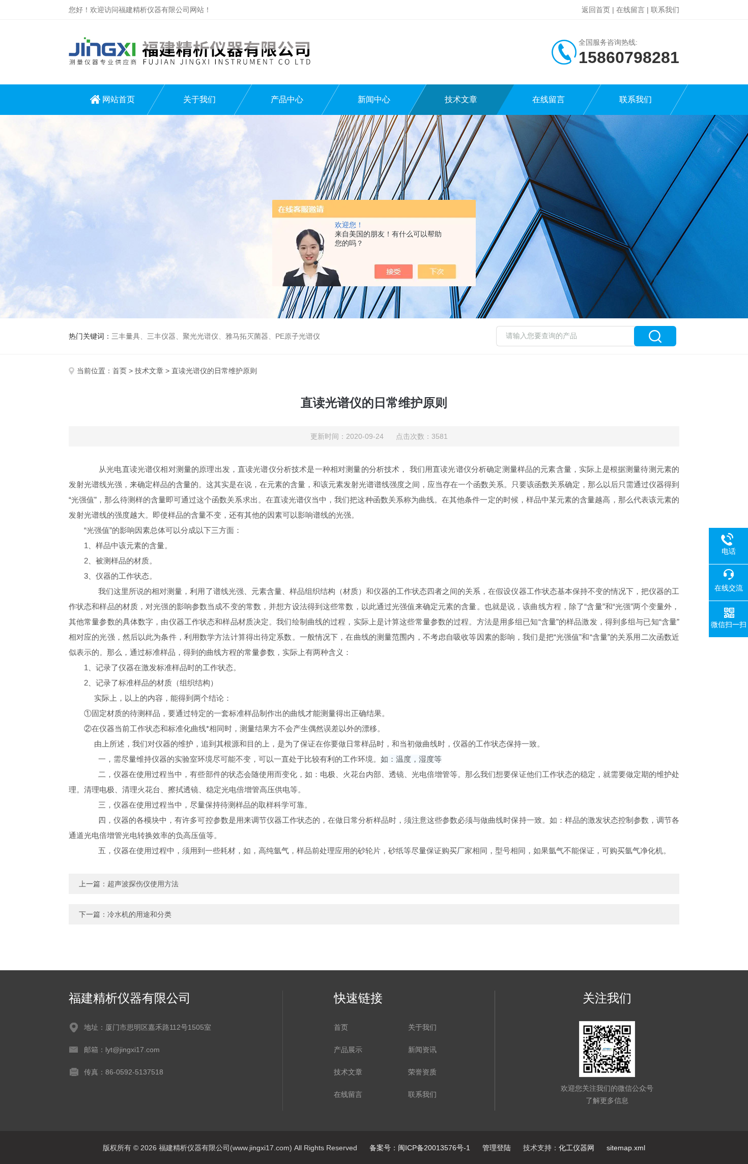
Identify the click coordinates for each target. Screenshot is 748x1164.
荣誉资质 (422, 1072)
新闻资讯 (422, 1050)
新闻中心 (374, 99)
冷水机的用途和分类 (139, 914)
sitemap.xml (626, 1148)
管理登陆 (496, 1148)
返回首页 (596, 10)
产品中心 (287, 99)
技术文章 (461, 99)
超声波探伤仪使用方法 (143, 884)
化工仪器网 (576, 1148)
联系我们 (665, 10)
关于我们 (199, 99)
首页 (119, 371)
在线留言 (630, 10)
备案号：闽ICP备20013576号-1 (419, 1148)
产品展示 (348, 1050)
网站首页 (118, 99)
